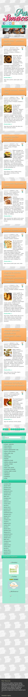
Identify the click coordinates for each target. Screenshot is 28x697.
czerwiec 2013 (7, 541)
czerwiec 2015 (7, 498)
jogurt (5, 173)
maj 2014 (6, 521)
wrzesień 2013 (7, 536)
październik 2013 (8, 534)
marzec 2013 (7, 546)
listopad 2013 (7, 532)
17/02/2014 (12, 392)
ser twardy (10, 319)
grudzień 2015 (7, 487)
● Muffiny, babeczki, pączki (11, 288)
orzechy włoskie (18, 317)
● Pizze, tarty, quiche (11, 100)
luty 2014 (6, 527)
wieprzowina (6, 174)
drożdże (12, 263)
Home (5, 36)
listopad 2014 (7, 511)
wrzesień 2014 (7, 514)
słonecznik (6, 321)
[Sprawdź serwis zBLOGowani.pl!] (13, 591)
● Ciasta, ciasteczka (9, 444)
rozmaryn (6, 373)
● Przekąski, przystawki (17, 101)
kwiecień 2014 (7, 523)
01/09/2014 (12, 234)
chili (7, 421)
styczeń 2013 (7, 550)
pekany (17, 318)
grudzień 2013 (7, 530)
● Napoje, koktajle (8, 464)
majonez (8, 173)
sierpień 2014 (7, 516)
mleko (5, 81)
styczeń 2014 (7, 528)
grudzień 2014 (7, 509)
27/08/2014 (12, 285)
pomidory (13, 173)
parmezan (13, 318)
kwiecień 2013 (7, 545)
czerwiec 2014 (7, 519)
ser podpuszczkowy (16, 219)
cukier (7, 79)
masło (21, 79)
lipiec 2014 (6, 518)
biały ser (8, 126)
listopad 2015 (7, 489)
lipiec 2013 (6, 539)
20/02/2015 (12, 144)
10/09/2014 (12, 190)
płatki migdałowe (7, 219)
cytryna (15, 79)
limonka (15, 421)
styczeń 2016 (7, 485)
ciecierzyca (11, 421)
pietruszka (9, 127)
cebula (14, 126)
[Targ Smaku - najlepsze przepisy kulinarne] (14, 598)
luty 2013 (6, 548)
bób (11, 126)
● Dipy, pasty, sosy (8, 453)
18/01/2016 (12, 48)
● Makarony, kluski (8, 460)
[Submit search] (20, 437)
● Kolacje (15, 100)
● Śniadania (11, 52)
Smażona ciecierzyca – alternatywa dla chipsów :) (14, 385)
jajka (18, 79)
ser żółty (17, 173)
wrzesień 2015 (7, 493)
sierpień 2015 (7, 494)
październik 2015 (8, 491)
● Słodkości (16, 52)
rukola (9, 373)
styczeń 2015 (7, 507)
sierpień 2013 (7, 537)
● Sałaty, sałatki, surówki (10, 471)
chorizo (19, 171)
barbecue (8, 171)
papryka (19, 421)
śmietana (14, 127)
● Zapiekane (16, 194)
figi (12, 218)
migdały (15, 218)
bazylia (7, 315)
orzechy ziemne (7, 318)
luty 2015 (6, 505)
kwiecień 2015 (7, 502)
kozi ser (21, 315)
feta (16, 126)
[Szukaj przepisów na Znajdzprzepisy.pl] (14, 576)
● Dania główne (12, 98)
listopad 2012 (7, 554)
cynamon (11, 79)
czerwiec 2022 (7, 484)
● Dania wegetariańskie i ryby (12, 99)
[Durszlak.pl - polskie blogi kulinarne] (13, 562)
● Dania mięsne (8, 448)
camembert (8, 218)
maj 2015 (6, 500)
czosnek (8, 263)
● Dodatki (8, 237)
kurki (21, 126)
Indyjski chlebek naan (13, 230)
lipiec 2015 (6, 496)
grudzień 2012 (7, 552)
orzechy (18, 218)
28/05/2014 (12, 343)
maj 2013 (6, 543)
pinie (20, 318)
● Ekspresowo (9, 50)
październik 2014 (8, 512)
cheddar (16, 171)
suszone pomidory (17, 319)
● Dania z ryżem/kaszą (9, 451)
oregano (18, 372)
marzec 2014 (7, 525)
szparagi (13, 373)
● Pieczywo (13, 237)
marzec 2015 (7, 503)
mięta (15, 372)
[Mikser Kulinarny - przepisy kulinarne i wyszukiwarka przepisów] (14, 569)
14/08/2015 (12, 97)
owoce (22, 218)
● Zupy (5, 478)
